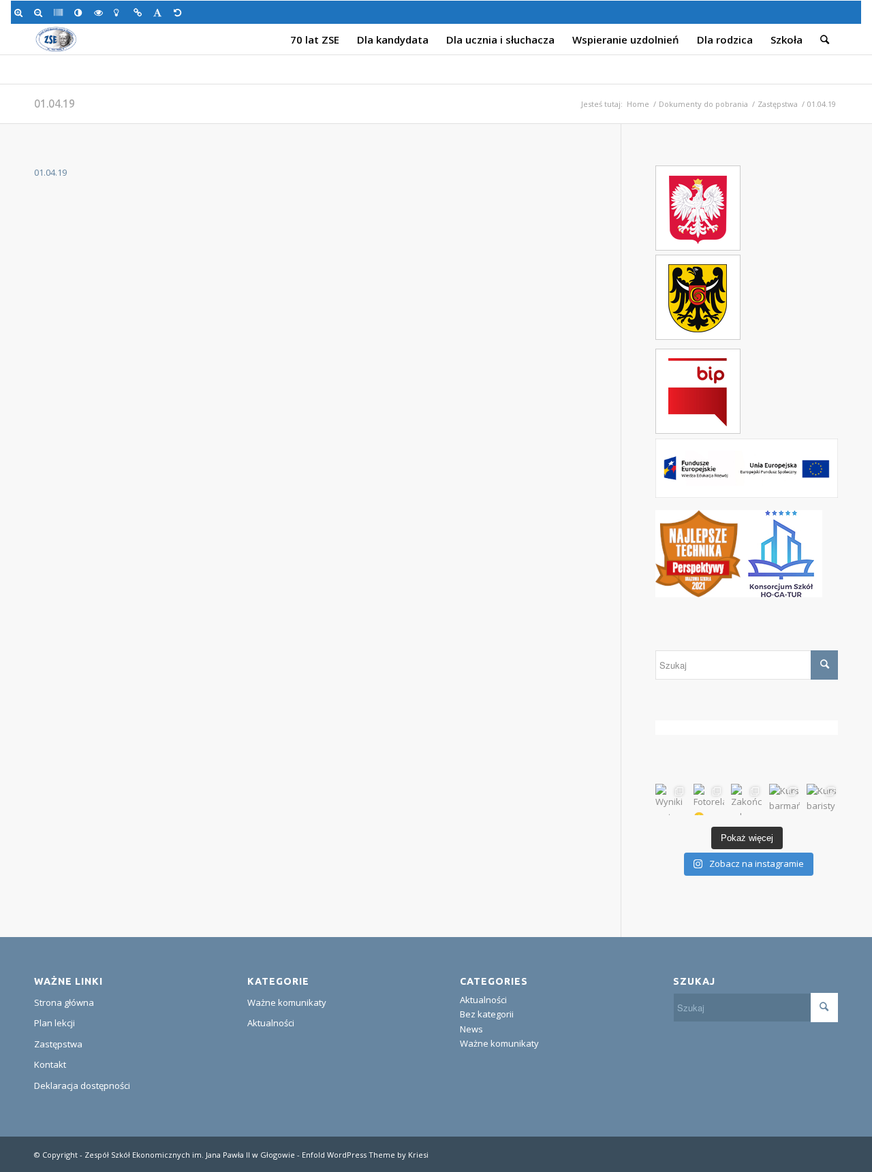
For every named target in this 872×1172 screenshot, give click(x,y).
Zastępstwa (778, 104)
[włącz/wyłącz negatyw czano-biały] (100, 12)
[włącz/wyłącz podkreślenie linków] (140, 12)
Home (638, 104)
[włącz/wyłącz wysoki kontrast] (81, 12)
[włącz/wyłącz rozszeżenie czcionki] (160, 12)
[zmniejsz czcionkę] (40, 12)
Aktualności (270, 1023)
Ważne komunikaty (286, 1002)
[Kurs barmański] (784, 799)
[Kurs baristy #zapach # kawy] (822, 799)
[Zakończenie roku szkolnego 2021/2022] (746, 799)
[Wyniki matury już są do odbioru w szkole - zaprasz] (671, 799)
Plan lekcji (54, 1023)
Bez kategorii (487, 1014)
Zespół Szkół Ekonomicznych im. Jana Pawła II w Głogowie (189, 1155)
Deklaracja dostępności (82, 1085)
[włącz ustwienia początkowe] (180, 12)
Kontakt (50, 1064)
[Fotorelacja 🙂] (709, 799)
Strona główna (64, 1002)
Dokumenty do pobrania (703, 104)
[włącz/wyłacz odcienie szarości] (60, 12)
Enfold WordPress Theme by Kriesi (365, 1155)
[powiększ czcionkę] (21, 12)
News (471, 1029)
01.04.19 (54, 103)
